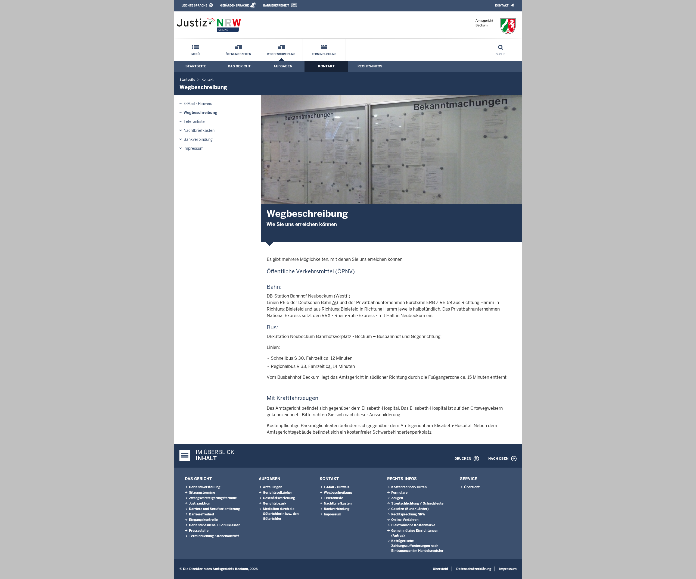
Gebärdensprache (234, 5)
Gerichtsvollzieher (277, 492)
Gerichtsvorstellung (204, 487)
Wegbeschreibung (281, 54)
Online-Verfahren (404, 520)
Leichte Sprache (194, 5)
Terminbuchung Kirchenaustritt (214, 536)
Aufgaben (283, 66)
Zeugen (397, 498)
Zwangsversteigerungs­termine (213, 498)
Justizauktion (199, 503)
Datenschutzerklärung (473, 569)
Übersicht (472, 487)
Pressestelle (199, 530)
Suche (500, 54)
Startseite (195, 66)
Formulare (399, 492)
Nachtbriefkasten (199, 130)
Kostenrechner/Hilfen (409, 487)
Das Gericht (239, 66)
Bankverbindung (198, 139)
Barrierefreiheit (276, 5)
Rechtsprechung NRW (408, 514)
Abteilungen (272, 487)
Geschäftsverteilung (279, 498)
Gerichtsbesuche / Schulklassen (214, 525)
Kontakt (501, 5)
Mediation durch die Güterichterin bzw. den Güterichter (281, 514)
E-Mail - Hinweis (198, 103)
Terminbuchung (324, 54)
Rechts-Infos (370, 66)
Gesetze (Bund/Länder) (410, 509)
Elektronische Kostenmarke (413, 525)
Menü (195, 54)
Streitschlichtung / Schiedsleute (417, 503)
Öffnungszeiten (238, 54)
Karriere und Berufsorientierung (214, 509)
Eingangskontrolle (203, 520)
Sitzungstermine (202, 492)
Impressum (194, 148)
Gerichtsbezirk (274, 503)
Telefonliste (194, 121)
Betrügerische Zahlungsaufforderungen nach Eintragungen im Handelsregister (417, 546)
